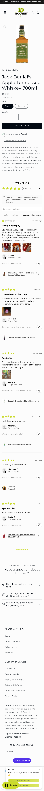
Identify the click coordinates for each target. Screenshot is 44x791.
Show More (20, 240)
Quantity (5, 112)
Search (8, 636)
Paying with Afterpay (15, 679)
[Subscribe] (36, 752)
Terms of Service (12, 641)
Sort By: (26, 215)
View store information (15, 140)
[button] (5, 12)
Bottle (8, 106)
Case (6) (21, 106)
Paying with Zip (12, 674)
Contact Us (10, 668)
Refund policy (11, 647)
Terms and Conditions (15, 691)
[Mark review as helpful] (39, 263)
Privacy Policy (11, 696)
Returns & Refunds (13, 685)
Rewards (9, 652)
